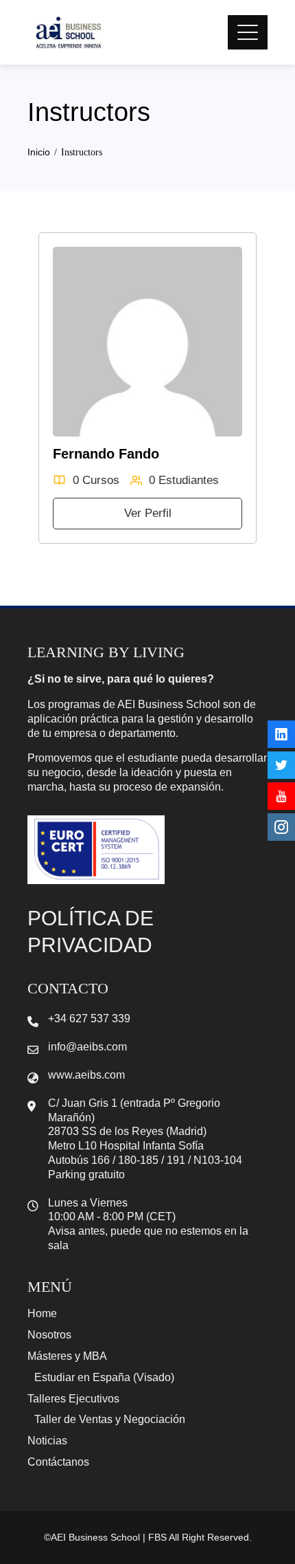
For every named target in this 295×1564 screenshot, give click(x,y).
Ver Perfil (148, 513)
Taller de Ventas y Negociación (109, 1419)
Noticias (47, 1440)
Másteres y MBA (67, 1356)
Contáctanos (58, 1462)
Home (42, 1313)
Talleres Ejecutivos (73, 1399)
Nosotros (49, 1335)
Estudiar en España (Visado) (104, 1377)
